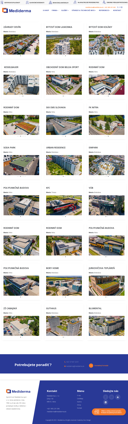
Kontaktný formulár (100, 365)
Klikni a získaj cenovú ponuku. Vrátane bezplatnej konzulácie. (111, 411)
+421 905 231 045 (110, 7)
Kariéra (79, 402)
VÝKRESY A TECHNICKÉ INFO (83, 10)
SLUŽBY (64, 10)
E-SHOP (46, 10)
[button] (5, 44)
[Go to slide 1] (20, 216)
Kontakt (79, 408)
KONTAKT (117, 10)
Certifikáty (80, 399)
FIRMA (54, 10)
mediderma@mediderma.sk (95, 7)
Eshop (79, 405)
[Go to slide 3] (20, 176)
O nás (79, 395)
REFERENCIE (104, 10)
